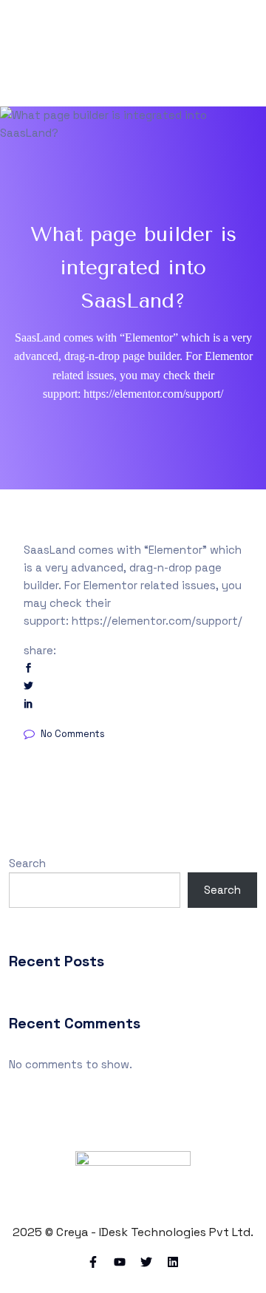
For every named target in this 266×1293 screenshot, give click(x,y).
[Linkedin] (173, 1262)
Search (27, 863)
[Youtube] (120, 1262)
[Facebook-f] (93, 1262)
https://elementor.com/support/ (157, 621)
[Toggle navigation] (248, 53)
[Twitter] (146, 1262)
